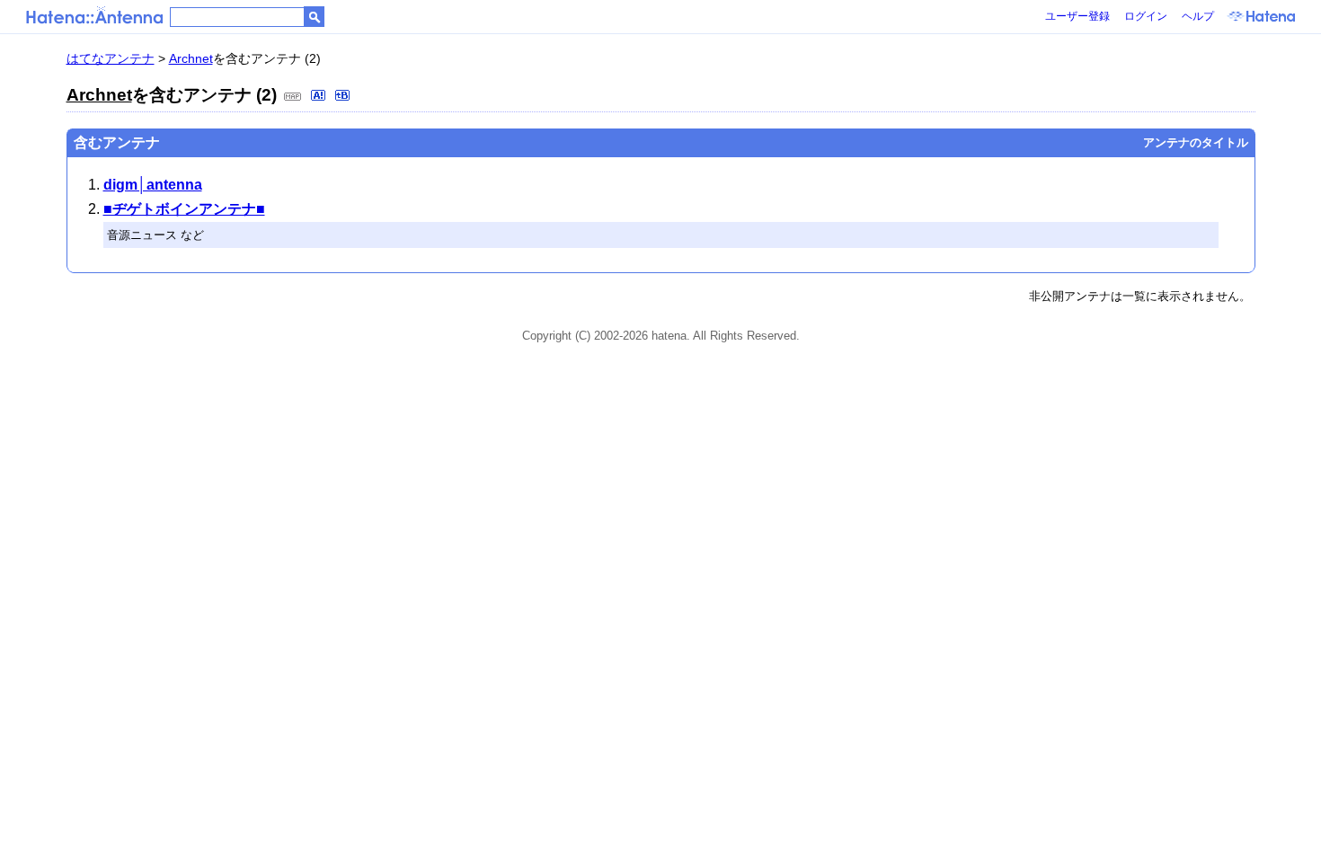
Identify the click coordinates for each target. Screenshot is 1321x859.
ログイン (1145, 16)
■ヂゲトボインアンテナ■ (184, 209)
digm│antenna (152, 184)
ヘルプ (1198, 16)
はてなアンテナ (110, 58)
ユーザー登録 (1077, 16)
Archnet (191, 58)
